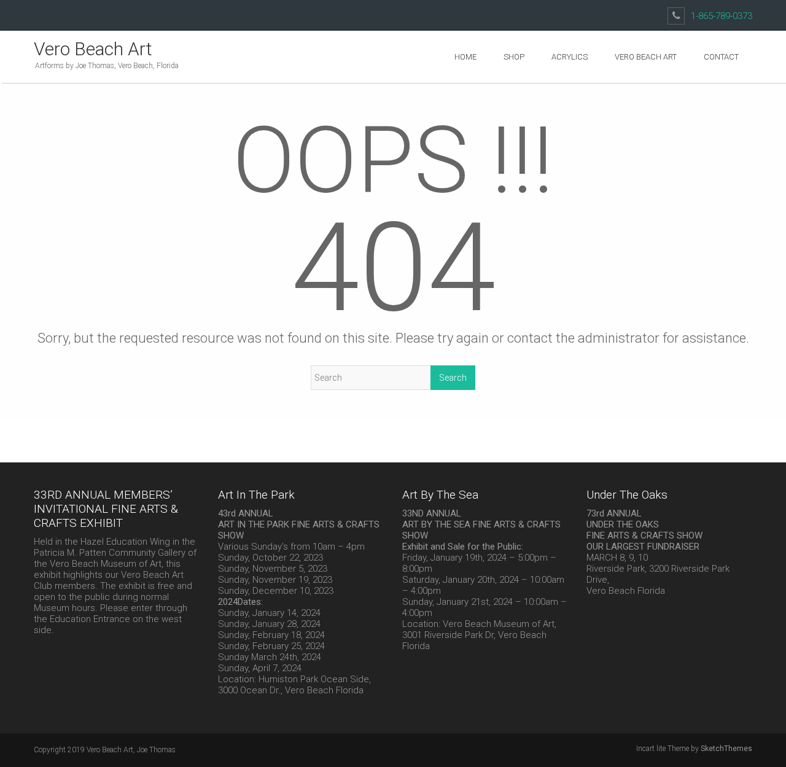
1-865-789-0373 (721, 15)
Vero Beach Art (93, 49)
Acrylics (569, 56)
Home (465, 56)
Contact (721, 56)
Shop (514, 56)
